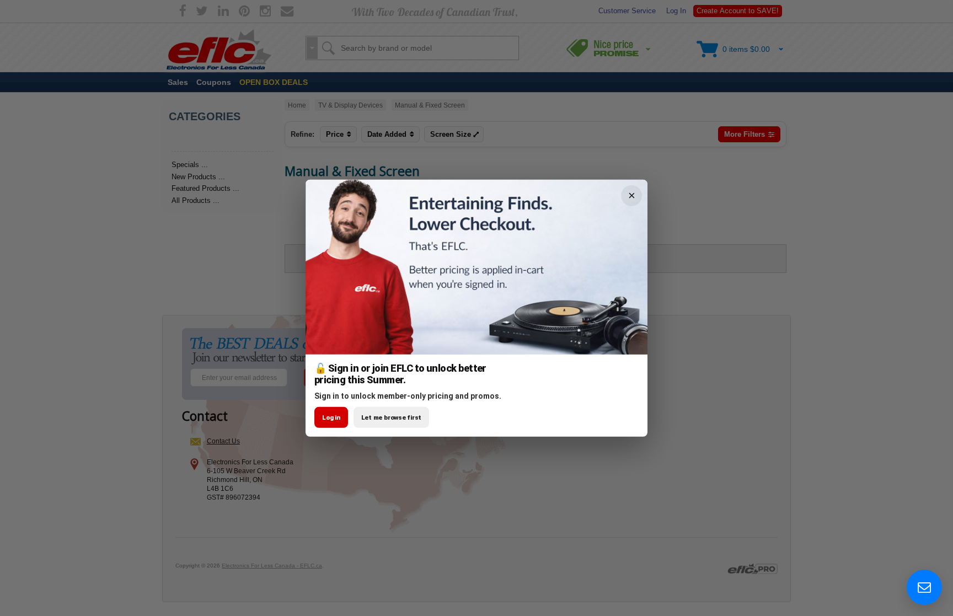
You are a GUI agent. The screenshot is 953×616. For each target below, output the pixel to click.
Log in (331, 417)
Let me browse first (391, 417)
